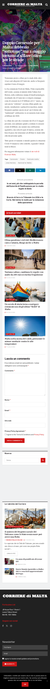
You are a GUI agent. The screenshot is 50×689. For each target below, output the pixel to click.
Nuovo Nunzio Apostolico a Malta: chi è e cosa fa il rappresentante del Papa (30, 571)
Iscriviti (11, 664)
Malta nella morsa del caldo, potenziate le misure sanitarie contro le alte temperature (25, 341)
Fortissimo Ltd (8, 604)
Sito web (8, 421)
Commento (10, 371)
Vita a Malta (33, 65)
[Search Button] (46, 4)
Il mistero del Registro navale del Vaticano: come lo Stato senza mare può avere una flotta (23, 534)
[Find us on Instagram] (11, 626)
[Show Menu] (3, 4)
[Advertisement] (25, 482)
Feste (22, 159)
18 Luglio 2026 (10, 312)
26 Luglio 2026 (10, 278)
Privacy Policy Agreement (15, 431)
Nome (8, 400)
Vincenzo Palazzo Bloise (14, 540)
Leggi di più (12, 553)
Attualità (10, 235)
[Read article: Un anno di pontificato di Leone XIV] (9, 561)
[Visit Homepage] (24, 4)
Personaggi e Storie (15, 527)
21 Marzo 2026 (21, 577)
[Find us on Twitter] (7, 626)
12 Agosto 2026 (10, 246)
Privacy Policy (39, 434)
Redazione (8, 65)
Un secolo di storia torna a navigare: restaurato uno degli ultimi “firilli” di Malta (22, 307)
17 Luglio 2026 (10, 347)
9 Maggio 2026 (21, 564)
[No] (47, 681)
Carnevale (14, 159)
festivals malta (33, 159)
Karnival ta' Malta (24, 163)
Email (7, 410)
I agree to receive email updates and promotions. (21, 659)
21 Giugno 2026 (29, 540)
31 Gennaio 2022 (21, 65)
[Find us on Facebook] (2, 626)
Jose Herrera (11, 163)
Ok (25, 684)
